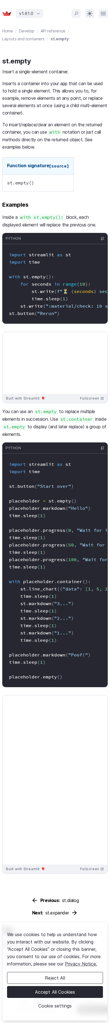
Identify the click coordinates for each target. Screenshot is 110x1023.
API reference (53, 30)
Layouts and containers (23, 38)
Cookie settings (55, 1006)
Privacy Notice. (81, 964)
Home (7, 30)
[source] (59, 166)
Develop (26, 30)
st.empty (59, 38)
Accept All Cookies (55, 992)
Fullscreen (92, 398)
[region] (55, 971)
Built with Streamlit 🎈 (25, 398)
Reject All (55, 978)
